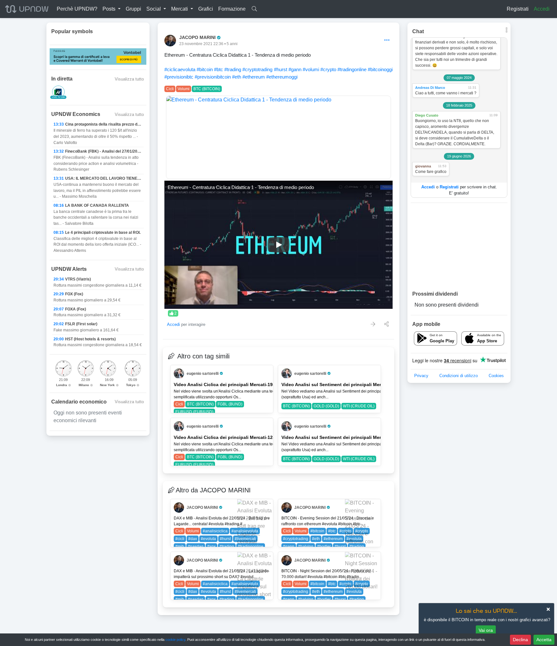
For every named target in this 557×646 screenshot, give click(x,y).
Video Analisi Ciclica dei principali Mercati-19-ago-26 (231, 384)
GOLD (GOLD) (326, 406)
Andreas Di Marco (430, 88)
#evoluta (208, 539)
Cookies (496, 375)
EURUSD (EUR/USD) (194, 412)
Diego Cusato (426, 115)
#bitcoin (205, 69)
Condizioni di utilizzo (458, 375)
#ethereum (253, 77)
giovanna (423, 166)
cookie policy (175, 639)
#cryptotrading (257, 69)
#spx (211, 546)
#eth (236, 77)
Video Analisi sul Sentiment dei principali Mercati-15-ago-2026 (349, 384)
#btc (218, 69)
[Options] (387, 40)
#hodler (324, 546)
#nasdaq (195, 546)
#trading (232, 69)
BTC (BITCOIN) (206, 89)
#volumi (311, 69)
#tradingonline (351, 69)
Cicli (170, 89)
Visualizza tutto (129, 79)
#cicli (179, 539)
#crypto (328, 69)
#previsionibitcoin (213, 77)
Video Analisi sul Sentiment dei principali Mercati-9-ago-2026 (348, 437)
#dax (192, 539)
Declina (520, 639)
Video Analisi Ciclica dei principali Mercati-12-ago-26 (231, 437)
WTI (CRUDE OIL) (359, 406)
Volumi (184, 89)
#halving (305, 546)
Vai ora (486, 630)
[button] (111, 9)
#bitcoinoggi (380, 69)
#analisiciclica (215, 531)
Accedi (542, 9)
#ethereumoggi (282, 77)
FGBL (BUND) (230, 404)
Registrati (518, 9)
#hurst (280, 69)
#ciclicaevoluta (179, 69)
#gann (294, 69)
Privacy (421, 375)
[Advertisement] (459, 246)
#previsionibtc (178, 77)
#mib (179, 546)
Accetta (544, 639)
